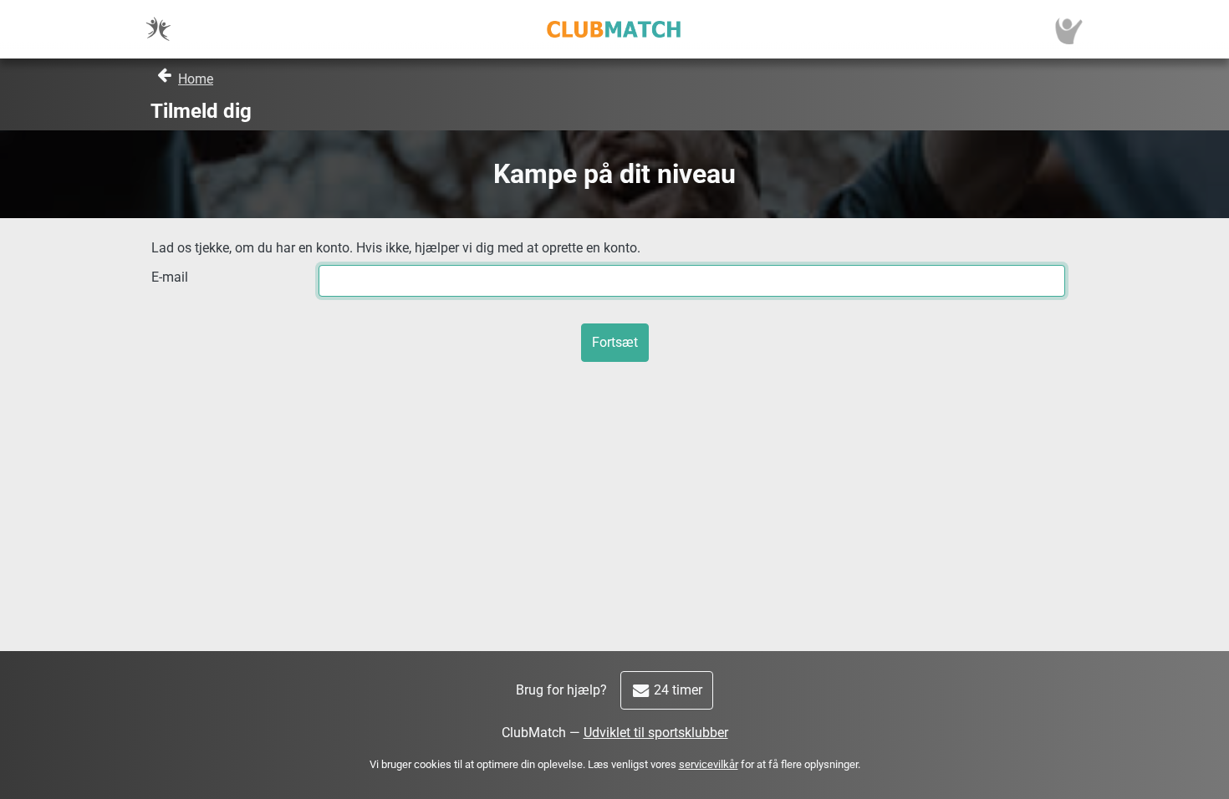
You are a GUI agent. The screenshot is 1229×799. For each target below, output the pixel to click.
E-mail (169, 277)
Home (195, 79)
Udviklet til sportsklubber (656, 732)
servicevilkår (708, 764)
